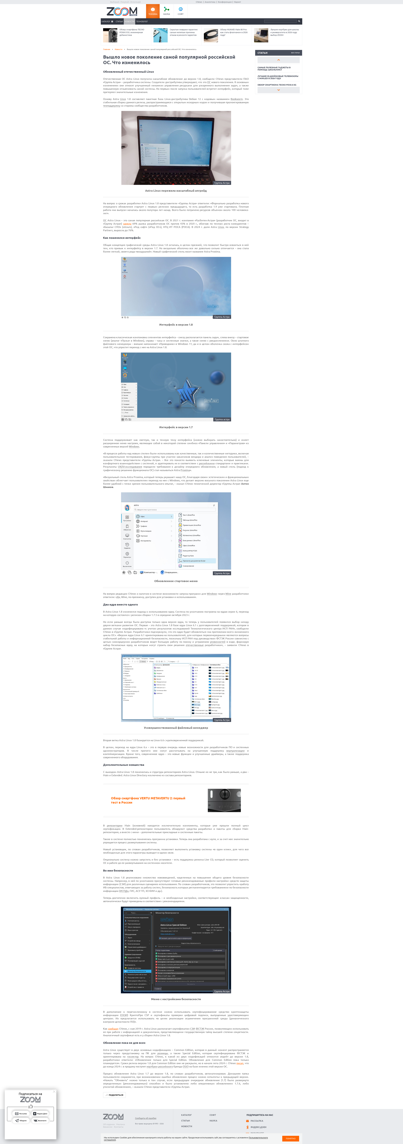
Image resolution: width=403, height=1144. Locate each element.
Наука (166, 14)
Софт (180, 14)
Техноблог (142, 21)
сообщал (113, 1028)
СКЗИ (124, 1015)
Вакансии (107, 1127)
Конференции (225, 2)
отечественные (195, 645)
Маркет (237, 2)
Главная (106, 49)
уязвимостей (217, 641)
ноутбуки (152, 1066)
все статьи (295, 53)
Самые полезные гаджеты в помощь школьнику (274, 68)
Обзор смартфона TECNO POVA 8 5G (277, 85)
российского (165, 1066)
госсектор (133, 1056)
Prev (279, 60)
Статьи (119, 21)
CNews (199, 2)
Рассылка (257, 1121)
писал (239, 1063)
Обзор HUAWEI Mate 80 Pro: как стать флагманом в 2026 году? (233, 32)
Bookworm (237, 99)
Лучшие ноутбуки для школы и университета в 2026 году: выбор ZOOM (284, 32)
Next (279, 90)
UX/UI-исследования (130, 466)
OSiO (186, 1066)
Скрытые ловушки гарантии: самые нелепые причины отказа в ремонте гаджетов (184, 32)
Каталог (106, 21)
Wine (228, 593)
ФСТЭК (200, 1028)
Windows (134, 446)
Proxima (185, 470)
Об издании (109, 1124)
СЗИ (192, 1028)
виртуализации (235, 750)
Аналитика (210, 2)
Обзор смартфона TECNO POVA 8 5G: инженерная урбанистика (131, 32)
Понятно (290, 1139)
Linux (123, 99)
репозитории (114, 825)
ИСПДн (124, 890)
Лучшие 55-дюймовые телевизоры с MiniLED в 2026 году (278, 77)
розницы (162, 1053)
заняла (127, 223)
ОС (209, 82)
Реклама (120, 1124)
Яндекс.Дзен (258, 1127)
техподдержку (111, 105)
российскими (207, 463)
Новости (129, 21)
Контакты (118, 1127)
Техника (152, 14)
